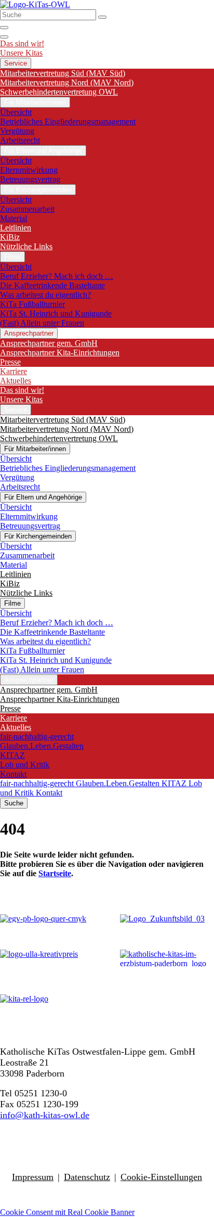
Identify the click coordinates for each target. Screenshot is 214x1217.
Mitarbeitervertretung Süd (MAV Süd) (62, 73)
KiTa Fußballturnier (32, 304)
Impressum (33, 1177)
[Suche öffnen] (4, 27)
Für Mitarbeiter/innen (35, 102)
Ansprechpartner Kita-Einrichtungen (59, 352)
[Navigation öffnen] (4, 37)
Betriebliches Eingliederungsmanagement (68, 121)
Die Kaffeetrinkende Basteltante (52, 285)
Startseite (54, 873)
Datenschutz (87, 1177)
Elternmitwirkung (29, 169)
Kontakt (13, 774)
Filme (12, 257)
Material (13, 218)
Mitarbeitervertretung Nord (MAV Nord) (66, 82)
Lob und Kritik (24, 764)
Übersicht (16, 112)
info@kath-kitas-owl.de (44, 1115)
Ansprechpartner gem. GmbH (49, 343)
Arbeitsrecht (20, 140)
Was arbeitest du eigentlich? (45, 294)
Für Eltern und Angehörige (43, 151)
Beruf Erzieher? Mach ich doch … (56, 276)
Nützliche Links (26, 246)
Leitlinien (15, 227)
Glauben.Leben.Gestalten (42, 745)
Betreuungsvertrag (30, 179)
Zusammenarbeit (27, 208)
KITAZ (12, 755)
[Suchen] (102, 17)
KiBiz (10, 237)
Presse (10, 361)
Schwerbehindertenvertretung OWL (59, 91)
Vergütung (17, 130)
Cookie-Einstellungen (161, 1177)
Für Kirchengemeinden (38, 190)
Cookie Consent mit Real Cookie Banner (67, 1212)
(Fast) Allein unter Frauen (42, 322)
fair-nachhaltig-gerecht (37, 736)
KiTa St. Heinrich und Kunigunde (56, 313)
